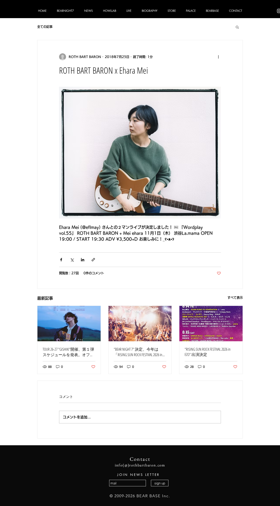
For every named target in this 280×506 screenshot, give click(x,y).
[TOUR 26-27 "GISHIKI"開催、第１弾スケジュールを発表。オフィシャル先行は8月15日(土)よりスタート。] (69, 323)
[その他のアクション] (218, 56)
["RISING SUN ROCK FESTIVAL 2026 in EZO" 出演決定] (211, 323)
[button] (237, 27)
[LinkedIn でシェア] (82, 260)
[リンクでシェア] (93, 260)
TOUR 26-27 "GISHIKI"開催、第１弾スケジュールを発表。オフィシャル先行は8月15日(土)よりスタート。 (68, 352)
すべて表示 (235, 297)
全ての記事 (44, 26)
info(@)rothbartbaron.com (140, 465)
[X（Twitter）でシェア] (72, 260)
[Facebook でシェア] (61, 260)
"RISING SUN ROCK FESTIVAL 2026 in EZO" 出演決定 (208, 352)
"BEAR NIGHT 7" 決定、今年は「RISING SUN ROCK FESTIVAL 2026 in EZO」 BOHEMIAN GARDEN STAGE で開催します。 (139, 352)
